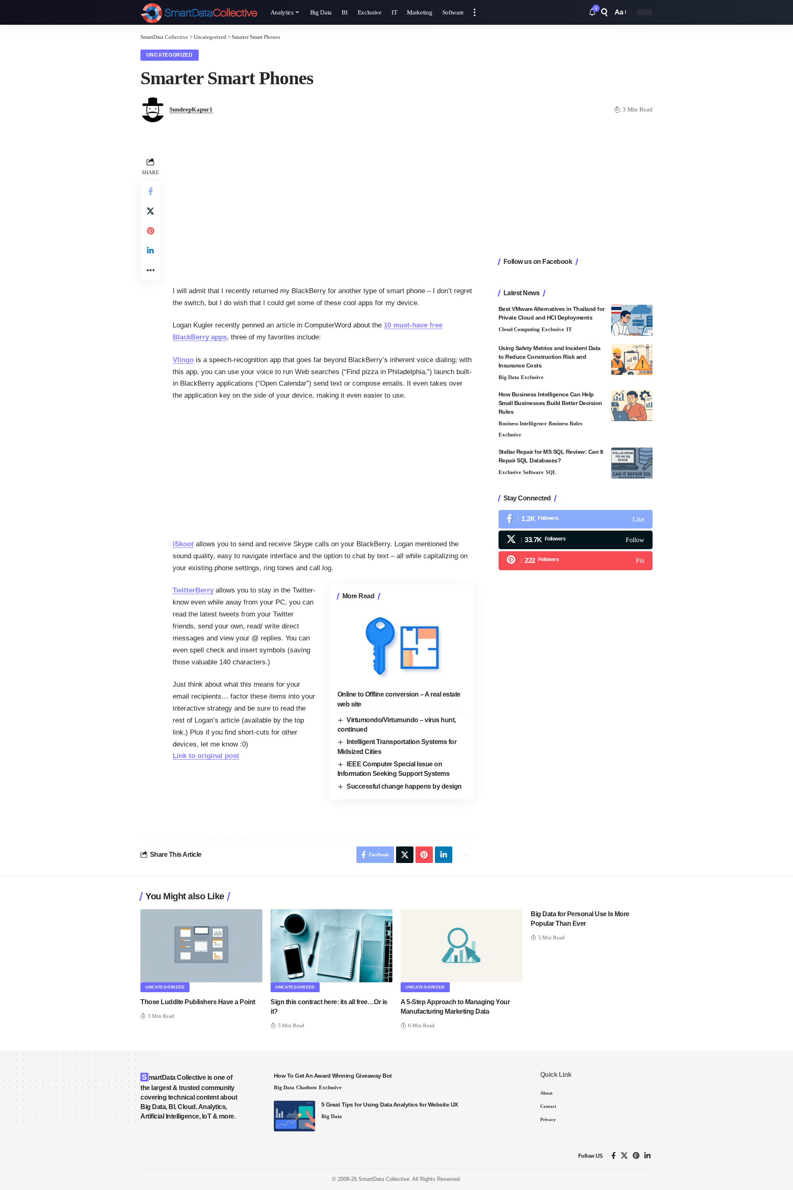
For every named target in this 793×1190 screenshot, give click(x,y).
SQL (551, 472)
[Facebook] (576, 519)
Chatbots (306, 1087)
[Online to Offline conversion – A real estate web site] (401, 646)
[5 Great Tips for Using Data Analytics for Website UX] (294, 1115)
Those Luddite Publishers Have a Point (197, 1001)
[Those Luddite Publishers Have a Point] (201, 945)
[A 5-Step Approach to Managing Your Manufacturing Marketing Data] (461, 945)
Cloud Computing (519, 329)
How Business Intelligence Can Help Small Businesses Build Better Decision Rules (550, 403)
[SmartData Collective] (198, 12)
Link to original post (206, 756)
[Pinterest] (576, 560)
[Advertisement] (323, 213)
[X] (576, 540)
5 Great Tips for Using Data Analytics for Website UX (389, 1104)
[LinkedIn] (647, 1156)
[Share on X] (150, 211)
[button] (474, 12)
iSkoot (183, 544)
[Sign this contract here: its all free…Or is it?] (331, 945)
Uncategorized (169, 54)
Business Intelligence (523, 423)
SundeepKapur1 (191, 109)
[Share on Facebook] (150, 191)
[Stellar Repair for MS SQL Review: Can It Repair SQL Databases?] (632, 463)
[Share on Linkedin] (150, 251)
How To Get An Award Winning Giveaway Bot (333, 1075)
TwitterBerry (193, 590)
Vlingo (183, 360)
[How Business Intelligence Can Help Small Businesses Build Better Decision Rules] (632, 405)
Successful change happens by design (404, 786)
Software (533, 472)
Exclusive (552, 329)
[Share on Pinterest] (150, 231)
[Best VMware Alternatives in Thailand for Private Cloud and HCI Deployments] (632, 320)
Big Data (509, 377)
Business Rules (565, 423)
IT (569, 329)
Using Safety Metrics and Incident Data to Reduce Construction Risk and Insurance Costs (550, 357)
